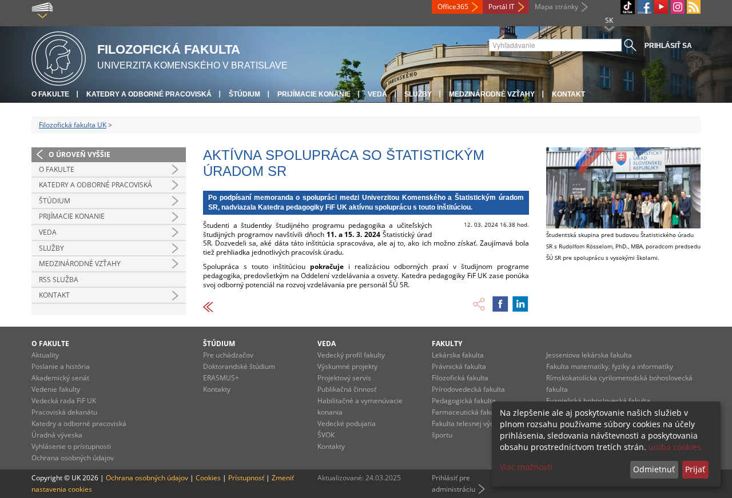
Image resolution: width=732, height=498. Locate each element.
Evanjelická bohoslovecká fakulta (598, 400)
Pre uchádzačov (228, 355)
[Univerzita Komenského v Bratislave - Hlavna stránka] (58, 57)
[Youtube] (661, 7)
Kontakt (568, 94)
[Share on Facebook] (500, 303)
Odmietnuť (654, 469)
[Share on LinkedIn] (520, 303)
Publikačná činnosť (346, 389)
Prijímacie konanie (314, 94)
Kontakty (216, 389)
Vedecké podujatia (346, 423)
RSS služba (58, 279)
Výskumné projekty (347, 366)
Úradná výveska (56, 435)
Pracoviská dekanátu (64, 412)
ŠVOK (326, 435)
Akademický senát (60, 378)
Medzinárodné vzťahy (492, 94)
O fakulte (50, 94)
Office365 (452, 6)
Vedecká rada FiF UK (63, 400)
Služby (418, 94)
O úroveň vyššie (79, 154)
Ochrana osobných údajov (72, 458)
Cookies (208, 478)
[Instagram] (678, 7)
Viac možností (526, 466)
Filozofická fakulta (460, 378)
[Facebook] (644, 7)
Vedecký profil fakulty (351, 355)
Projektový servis (344, 378)
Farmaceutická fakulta (467, 412)
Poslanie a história (60, 366)
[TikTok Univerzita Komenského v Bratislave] (627, 7)
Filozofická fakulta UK (72, 125)
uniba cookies (675, 446)
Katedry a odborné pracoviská (149, 94)
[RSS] (694, 7)
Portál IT (501, 6)
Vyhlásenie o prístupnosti (71, 446)
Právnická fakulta (459, 366)
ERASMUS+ (221, 378)
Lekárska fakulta (458, 355)
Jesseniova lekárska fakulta (589, 355)
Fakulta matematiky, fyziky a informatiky (609, 366)
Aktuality (45, 355)
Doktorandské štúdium (239, 366)
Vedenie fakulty (55, 389)
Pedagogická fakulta (464, 400)
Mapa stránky (556, 6)
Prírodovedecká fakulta (468, 389)
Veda (377, 94)
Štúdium (244, 94)
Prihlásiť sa (668, 46)
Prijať (695, 469)
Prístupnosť (246, 478)
